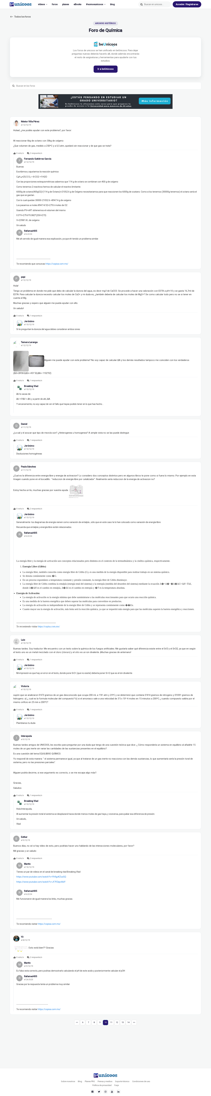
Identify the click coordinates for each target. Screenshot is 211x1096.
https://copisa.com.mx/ (57, 264)
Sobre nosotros (68, 1081)
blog (112, 4)
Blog (80, 1081)
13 (123, 1022)
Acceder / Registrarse (187, 4)
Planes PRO (90, 1081)
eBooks (77, 4)
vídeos (41, 4)
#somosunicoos (94, 4)
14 (128, 1022)
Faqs (116, 1085)
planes (65, 4)
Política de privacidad (102, 1085)
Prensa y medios (105, 1081)
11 (111, 1022)
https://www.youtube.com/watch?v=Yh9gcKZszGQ (41, 877)
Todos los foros (20, 17)
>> (134, 1022)
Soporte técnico (122, 1081)
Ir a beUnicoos (106, 69)
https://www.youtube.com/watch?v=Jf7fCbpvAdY (40, 882)
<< (77, 1022)
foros (55, 4)
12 (117, 1022)
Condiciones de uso (141, 1081)
